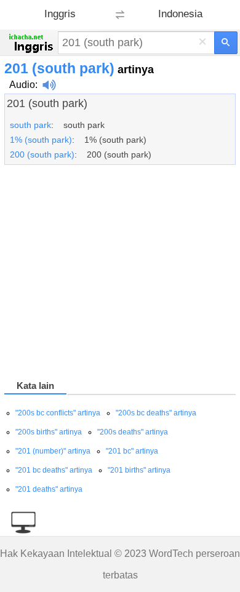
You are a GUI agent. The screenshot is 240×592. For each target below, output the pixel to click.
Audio (22, 84)
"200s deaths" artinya (132, 432)
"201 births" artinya (139, 470)
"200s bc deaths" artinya (156, 413)
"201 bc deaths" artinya (53, 470)
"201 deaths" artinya (48, 489)
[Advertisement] (120, 274)
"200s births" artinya (48, 432)
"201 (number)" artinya (52, 451)
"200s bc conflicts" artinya (57, 413)
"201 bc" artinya (132, 451)
